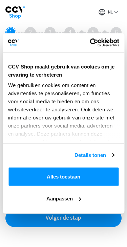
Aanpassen (59, 198)
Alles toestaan (63, 176)
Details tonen (90, 155)
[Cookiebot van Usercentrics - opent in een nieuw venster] (90, 42)
